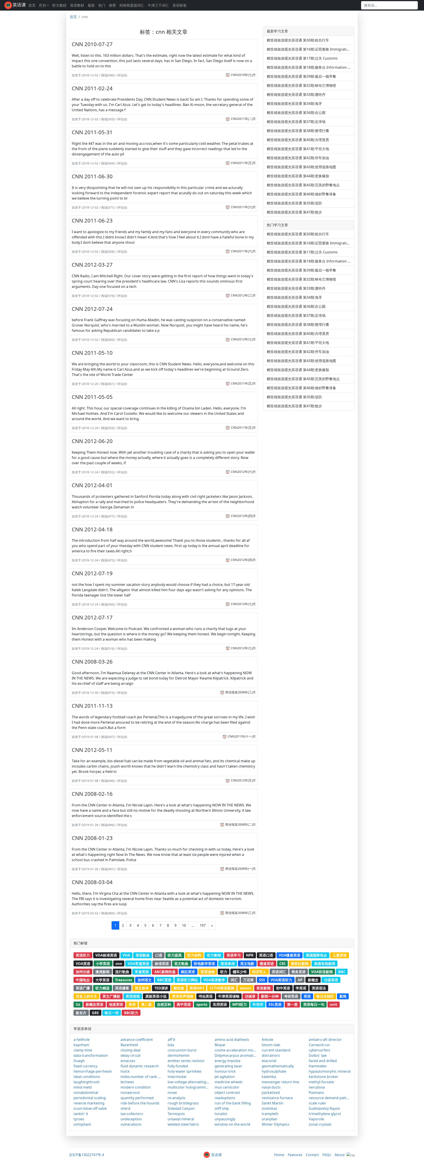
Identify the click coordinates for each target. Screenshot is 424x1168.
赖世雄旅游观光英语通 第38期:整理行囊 (298, 130)
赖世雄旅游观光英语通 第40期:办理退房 (298, 139)
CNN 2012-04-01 (92, 485)
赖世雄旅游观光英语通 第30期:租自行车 (298, 40)
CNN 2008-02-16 (92, 793)
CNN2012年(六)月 (243, 472)
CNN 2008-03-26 (92, 661)
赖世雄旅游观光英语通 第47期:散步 (294, 212)
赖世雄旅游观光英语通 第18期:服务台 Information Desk (311, 67)
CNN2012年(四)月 (243, 516)
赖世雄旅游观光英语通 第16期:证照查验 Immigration (309, 49)
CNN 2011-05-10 (92, 352)
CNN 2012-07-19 (92, 573)
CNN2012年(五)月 (243, 780)
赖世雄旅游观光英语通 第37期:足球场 (296, 121)
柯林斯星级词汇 (131, 5)
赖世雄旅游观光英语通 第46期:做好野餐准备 (301, 194)
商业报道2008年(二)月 (240, 824)
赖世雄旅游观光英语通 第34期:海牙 (294, 103)
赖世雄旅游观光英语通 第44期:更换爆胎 (298, 176)
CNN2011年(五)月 (243, 163)
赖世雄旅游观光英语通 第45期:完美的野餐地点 (303, 185)
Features (295, 1154)
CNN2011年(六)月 (243, 207)
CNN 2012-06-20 (92, 441)
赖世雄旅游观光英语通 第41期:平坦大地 (298, 148)
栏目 (42, 5)
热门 (101, 5)
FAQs (326, 1154)
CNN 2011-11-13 (92, 705)
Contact (312, 1154)
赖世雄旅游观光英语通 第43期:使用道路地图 (301, 166)
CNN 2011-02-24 (92, 88)
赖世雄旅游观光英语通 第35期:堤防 (294, 203)
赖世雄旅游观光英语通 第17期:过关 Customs (302, 58)
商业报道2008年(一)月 (240, 868)
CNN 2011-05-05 (92, 396)
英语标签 (179, 5)
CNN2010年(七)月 (243, 75)
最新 (91, 5)
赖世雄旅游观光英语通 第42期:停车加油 (298, 157)
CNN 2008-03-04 (92, 882)
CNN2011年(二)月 (243, 119)
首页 (32, 5)
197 (203, 925)
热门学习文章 (277, 225)
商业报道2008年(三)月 (240, 692)
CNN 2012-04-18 (92, 529)
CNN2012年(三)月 (243, 295)
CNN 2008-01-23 (92, 838)
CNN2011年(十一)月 (242, 736)
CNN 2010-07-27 (92, 44)
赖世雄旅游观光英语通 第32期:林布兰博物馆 (301, 85)
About (340, 1154)
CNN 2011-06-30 (92, 176)
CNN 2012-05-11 (92, 749)
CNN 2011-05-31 (92, 132)
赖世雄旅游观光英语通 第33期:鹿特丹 (296, 94)
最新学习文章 (277, 31)
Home (279, 1154)
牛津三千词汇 (158, 5)
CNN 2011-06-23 (92, 220)
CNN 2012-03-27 (92, 264)
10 (184, 925)
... (192, 925)
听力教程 (59, 5)
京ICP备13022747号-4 (86, 1154)
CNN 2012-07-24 (92, 308)
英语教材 (77, 5)
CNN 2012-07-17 (92, 617)
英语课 (19, 5)
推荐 (112, 5)
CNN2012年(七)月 (243, 339)
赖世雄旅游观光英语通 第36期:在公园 (296, 112)
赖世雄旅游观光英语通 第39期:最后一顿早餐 (301, 76)
